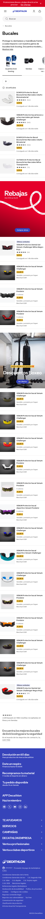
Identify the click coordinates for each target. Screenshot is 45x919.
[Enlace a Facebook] (4, 807)
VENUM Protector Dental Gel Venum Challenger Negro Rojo (29, 689)
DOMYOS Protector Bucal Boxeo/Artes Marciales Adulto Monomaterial (29, 94)
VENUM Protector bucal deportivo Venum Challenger (28, 551)
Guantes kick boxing (11, 70)
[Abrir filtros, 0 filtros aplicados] (5, 81)
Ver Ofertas (22, 381)
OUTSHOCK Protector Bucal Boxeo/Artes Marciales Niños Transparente (29, 162)
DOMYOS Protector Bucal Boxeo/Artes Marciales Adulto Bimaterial (29, 139)
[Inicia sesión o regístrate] (34, 11)
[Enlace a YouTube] (15, 807)
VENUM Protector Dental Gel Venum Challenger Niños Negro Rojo (30, 247)
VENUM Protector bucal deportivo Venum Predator (27, 507)
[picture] (7, 98)
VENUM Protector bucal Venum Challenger (29, 267)
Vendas (29, 69)
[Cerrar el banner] (41, 3)
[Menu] (5, 11)
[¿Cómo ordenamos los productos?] (3, 88)
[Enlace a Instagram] (20, 807)
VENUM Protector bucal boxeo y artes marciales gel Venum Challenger (30, 117)
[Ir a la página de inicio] (19, 11)
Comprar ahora (22, 230)
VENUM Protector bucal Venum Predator (29, 290)
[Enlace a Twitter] (10, 807)
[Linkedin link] (25, 807)
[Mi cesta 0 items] (40, 11)
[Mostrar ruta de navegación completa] (3, 26)
